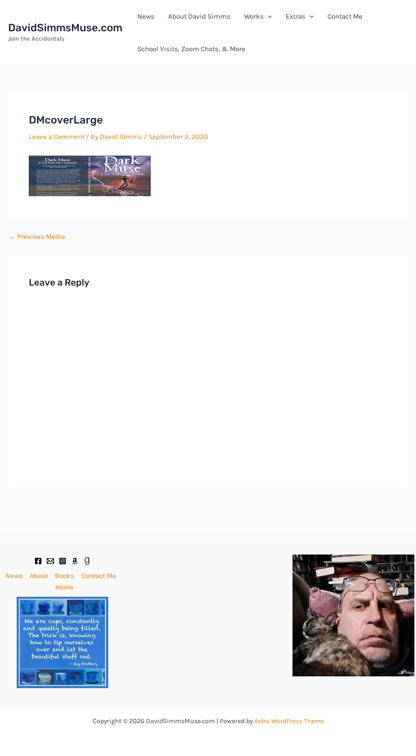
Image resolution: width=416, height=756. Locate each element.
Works (254, 16)
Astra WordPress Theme (289, 721)
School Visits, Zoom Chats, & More (191, 49)
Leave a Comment (56, 136)
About (39, 576)
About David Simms (199, 16)
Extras (296, 16)
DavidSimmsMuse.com (65, 28)
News (145, 16)
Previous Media (37, 236)
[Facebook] (38, 561)
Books (64, 576)
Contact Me (344, 16)
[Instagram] (62, 561)
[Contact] (50, 561)
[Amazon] (74, 561)
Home (64, 587)
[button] (268, 16)
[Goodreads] (87, 561)
